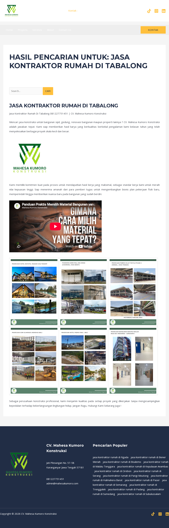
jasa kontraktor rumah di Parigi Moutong (126, 475)
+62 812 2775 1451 (89, 10)
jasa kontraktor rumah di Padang (126, 489)
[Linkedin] (167, 514)
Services (37, 29)
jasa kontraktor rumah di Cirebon (112, 471)
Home (9, 29)
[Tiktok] (149, 11)
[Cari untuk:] (26, 91)
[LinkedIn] (164, 11)
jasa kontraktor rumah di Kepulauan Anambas (142, 466)
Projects (23, 29)
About (50, 29)
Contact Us (65, 29)
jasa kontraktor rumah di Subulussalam (139, 494)
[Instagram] (156, 11)
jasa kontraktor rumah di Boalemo (122, 461)
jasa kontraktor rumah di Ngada (110, 457)
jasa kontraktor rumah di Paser (142, 480)
